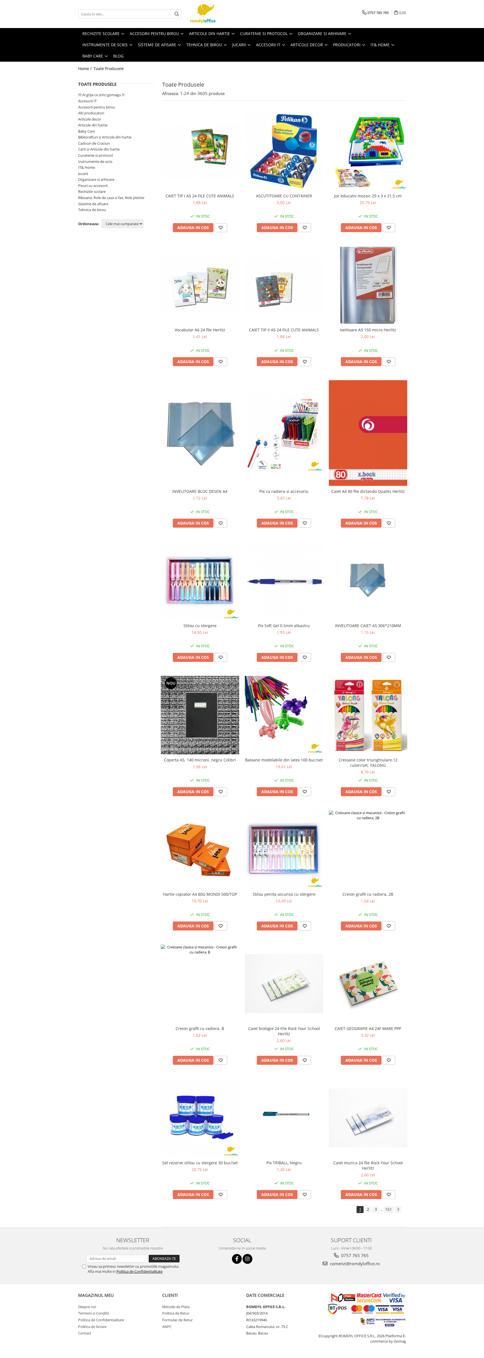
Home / (85, 68)
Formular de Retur (177, 1319)
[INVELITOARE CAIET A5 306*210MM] (368, 581)
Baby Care (86, 131)
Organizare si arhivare (96, 179)
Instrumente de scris (95, 161)
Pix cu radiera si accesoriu (283, 491)
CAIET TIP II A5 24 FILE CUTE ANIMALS (284, 329)
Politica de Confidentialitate (139, 1271)
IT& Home (86, 167)
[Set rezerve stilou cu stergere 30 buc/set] (200, 1118)
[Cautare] (177, 14)
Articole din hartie (93, 125)
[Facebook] (237, 1259)
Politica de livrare (92, 1326)
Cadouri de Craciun (94, 143)
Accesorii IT (87, 100)
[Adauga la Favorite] (220, 227)
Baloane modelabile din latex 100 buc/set (284, 760)
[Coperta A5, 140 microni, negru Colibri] (200, 715)
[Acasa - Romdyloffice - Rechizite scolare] (218, 14)
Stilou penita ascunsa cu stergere (284, 894)
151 (388, 1209)
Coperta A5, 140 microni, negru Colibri (200, 760)
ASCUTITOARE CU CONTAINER (284, 195)
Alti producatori (91, 113)
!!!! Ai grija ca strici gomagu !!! (101, 94)
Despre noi (87, 1306)
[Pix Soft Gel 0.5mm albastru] (284, 581)
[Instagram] (247, 1259)
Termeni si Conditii (93, 1313)
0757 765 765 (354, 1255)
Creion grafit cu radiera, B (200, 1028)
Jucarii (83, 173)
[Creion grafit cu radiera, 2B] (368, 849)
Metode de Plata (176, 1306)
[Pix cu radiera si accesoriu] (284, 433)
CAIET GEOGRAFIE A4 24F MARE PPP (368, 1028)
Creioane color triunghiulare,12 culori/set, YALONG (368, 762)
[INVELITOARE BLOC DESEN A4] (200, 433)
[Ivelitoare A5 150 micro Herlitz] (368, 285)
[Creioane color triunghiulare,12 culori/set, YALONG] (368, 715)
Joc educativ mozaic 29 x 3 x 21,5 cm (368, 195)
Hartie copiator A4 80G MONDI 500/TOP (200, 894)
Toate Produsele (109, 68)
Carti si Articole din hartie (99, 149)
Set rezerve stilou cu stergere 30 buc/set (200, 1162)
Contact (84, 1333)
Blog (118, 56)
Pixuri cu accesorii (93, 185)
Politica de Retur (175, 1313)
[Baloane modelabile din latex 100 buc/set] (284, 715)
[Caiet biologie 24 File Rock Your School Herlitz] (284, 983)
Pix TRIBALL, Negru (284, 1162)
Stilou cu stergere (200, 625)
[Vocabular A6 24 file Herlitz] (200, 285)
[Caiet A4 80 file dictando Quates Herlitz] (368, 433)
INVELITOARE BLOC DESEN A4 (199, 491)
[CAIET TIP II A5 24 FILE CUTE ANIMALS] (284, 285)
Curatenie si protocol (95, 155)
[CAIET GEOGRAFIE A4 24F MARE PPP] (368, 983)
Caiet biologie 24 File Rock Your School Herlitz (284, 1031)
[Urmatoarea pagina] (398, 1209)
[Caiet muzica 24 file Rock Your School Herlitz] (368, 1118)
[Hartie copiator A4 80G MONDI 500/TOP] (200, 849)
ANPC (167, 1326)
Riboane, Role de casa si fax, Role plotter (111, 197)
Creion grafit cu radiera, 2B (368, 894)
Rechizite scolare (92, 191)
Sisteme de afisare (93, 203)
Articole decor (89, 119)
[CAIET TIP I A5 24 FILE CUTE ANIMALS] (200, 151)
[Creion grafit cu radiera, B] (200, 983)
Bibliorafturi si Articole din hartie (104, 137)
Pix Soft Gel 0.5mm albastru (284, 625)
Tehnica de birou (92, 209)
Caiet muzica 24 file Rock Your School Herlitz (368, 1165)
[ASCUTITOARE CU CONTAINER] (284, 151)
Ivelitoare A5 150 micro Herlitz (368, 329)
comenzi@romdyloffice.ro (354, 1263)
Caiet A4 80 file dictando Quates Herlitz (368, 491)
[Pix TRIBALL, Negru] (284, 1118)
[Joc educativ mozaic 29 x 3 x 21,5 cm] (368, 151)
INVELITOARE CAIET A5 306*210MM (368, 625)
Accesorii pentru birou (96, 107)
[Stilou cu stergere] (200, 581)
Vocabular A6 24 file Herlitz (200, 329)
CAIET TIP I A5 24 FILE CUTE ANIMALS (200, 195)
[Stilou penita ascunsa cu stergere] (284, 849)
